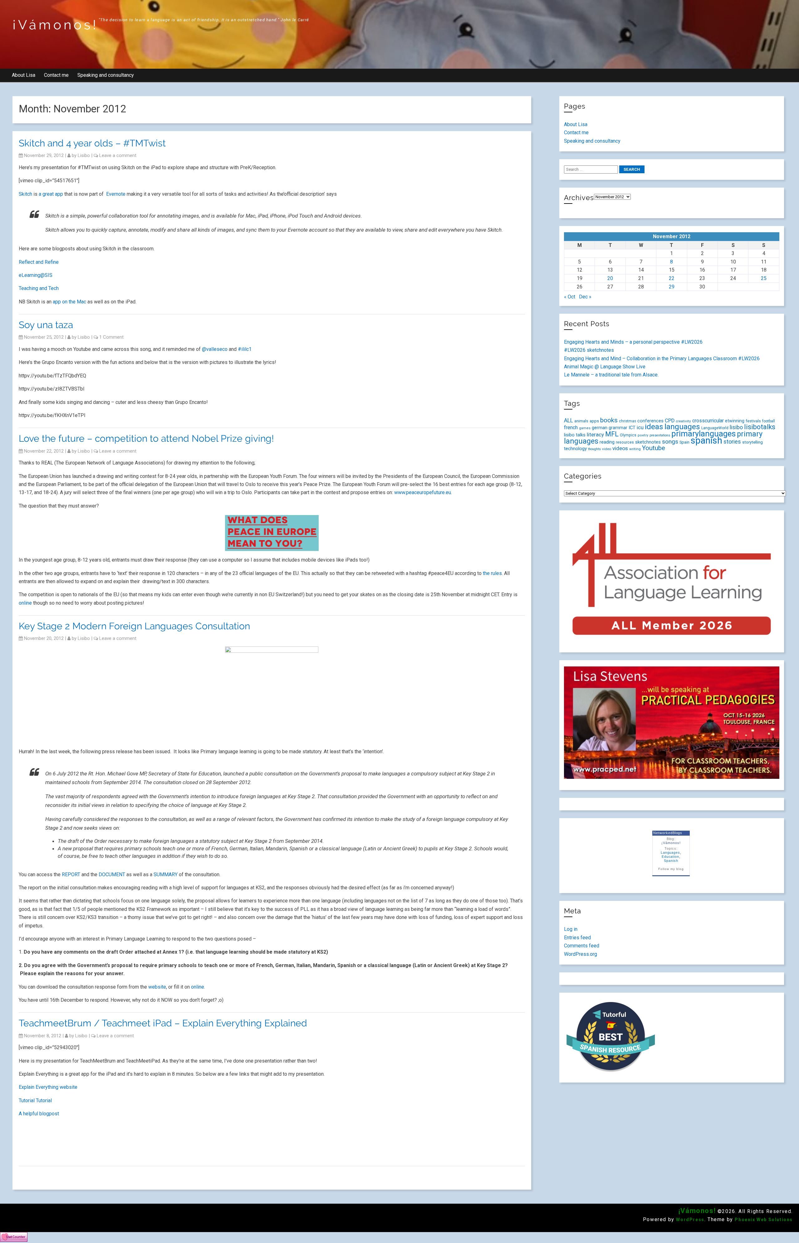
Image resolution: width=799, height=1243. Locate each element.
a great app (51, 194)
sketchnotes (648, 442)
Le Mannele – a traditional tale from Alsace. (611, 375)
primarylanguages (703, 433)
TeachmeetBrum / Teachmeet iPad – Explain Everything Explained (163, 1023)
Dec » (585, 297)
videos (620, 448)
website (157, 987)
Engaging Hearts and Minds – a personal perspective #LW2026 (633, 342)
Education (670, 856)
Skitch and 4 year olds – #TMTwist (92, 143)
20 (610, 278)
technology (575, 448)
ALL (568, 420)
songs (670, 441)
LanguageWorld (714, 428)
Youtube (653, 448)
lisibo (84, 155)
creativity (683, 421)
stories (732, 442)
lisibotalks (759, 427)
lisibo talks (575, 435)
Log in (570, 929)
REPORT (71, 874)
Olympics (628, 435)
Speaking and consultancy (105, 75)
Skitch (25, 194)
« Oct (569, 297)
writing (635, 449)
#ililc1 (245, 349)
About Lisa (23, 75)
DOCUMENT (112, 874)
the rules (492, 573)
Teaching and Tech (39, 288)
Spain (684, 442)
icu (640, 427)
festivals (753, 421)
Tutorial (27, 1100)
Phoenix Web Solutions (764, 1219)
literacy (595, 434)
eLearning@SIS (35, 275)
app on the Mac (69, 302)
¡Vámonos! (55, 24)
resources (625, 442)
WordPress (690, 1219)
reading (607, 442)
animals (581, 421)
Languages (670, 852)
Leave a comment (117, 155)
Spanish (671, 860)
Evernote (115, 194)
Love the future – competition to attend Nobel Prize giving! (146, 438)
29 (671, 287)
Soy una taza (46, 324)
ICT (632, 427)
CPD (669, 421)
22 (671, 278)
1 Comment (111, 337)
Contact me (56, 75)
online (25, 603)
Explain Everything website (48, 1087)
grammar (618, 427)
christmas (627, 421)
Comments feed (581, 946)
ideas (654, 426)
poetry (643, 435)
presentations (659, 435)
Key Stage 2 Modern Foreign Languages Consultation (134, 626)
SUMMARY (166, 874)
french (571, 427)
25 (764, 278)
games (585, 428)
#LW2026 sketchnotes (589, 350)
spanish (706, 440)
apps (594, 421)
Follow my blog (671, 869)
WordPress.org (580, 954)
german (599, 427)
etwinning (734, 420)
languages (682, 426)
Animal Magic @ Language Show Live (604, 367)
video (606, 449)
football (768, 421)
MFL (612, 434)
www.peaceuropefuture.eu (422, 492)
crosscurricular (708, 421)
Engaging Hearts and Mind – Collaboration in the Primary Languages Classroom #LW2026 (662, 358)
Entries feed (577, 938)
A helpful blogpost (39, 1114)
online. (198, 987)
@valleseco (215, 349)
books (609, 420)
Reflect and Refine (39, 262)
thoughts (594, 449)
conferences (650, 421)
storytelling (752, 442)
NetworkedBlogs (667, 833)
